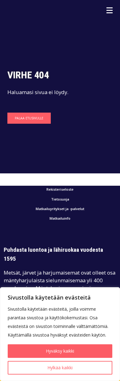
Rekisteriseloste (60, 190)
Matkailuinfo (60, 219)
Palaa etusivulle (29, 118)
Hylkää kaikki (60, 368)
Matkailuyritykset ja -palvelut (60, 209)
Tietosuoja (60, 199)
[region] (60, 334)
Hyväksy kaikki (60, 351)
